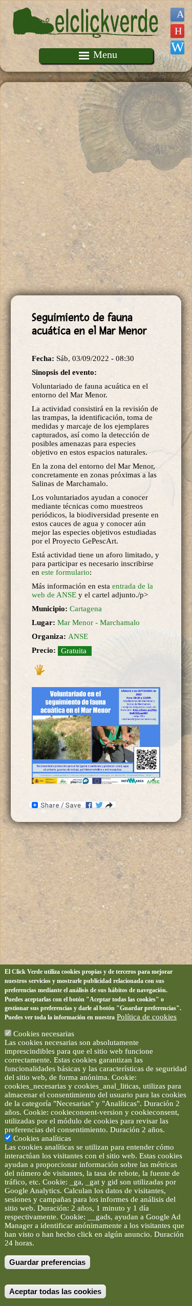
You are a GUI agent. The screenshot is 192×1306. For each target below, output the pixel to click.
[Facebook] (177, 15)
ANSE (78, 636)
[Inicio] (87, 43)
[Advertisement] (96, 189)
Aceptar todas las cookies (55, 1291)
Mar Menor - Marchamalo (98, 622)
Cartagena (86, 609)
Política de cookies (147, 1017)
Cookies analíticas (42, 1138)
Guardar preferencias (47, 1262)
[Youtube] (177, 31)
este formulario (65, 572)
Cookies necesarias (43, 1034)
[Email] (177, 47)
